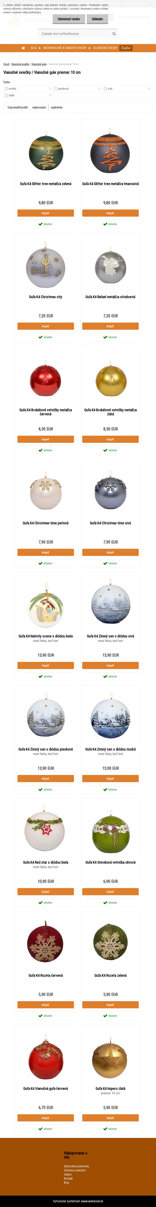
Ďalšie (126, 48)
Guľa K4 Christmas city (45, 297)
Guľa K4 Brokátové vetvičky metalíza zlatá (110, 412)
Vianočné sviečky (20, 64)
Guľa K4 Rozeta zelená (110, 975)
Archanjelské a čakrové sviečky (65, 48)
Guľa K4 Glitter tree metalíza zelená (45, 184)
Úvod (6, 64)
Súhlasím (97, 19)
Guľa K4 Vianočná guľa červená (45, 1089)
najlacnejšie (39, 107)
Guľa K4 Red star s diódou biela (45, 862)
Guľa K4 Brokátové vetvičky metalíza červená (46, 412)
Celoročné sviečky (105, 48)
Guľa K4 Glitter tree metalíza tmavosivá (110, 184)
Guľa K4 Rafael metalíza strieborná (110, 297)
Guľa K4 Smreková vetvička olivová (110, 862)
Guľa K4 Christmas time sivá (110, 523)
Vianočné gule (38, 64)
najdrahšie (57, 107)
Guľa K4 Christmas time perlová (45, 523)
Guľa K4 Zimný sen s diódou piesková (45, 749)
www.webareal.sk (92, 1201)
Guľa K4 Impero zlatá (110, 1089)
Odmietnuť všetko (69, 19)
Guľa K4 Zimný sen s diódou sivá (110, 636)
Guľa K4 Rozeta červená (46, 975)
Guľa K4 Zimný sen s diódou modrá (110, 749)
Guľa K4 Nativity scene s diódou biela (46, 636)
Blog (34, 48)
